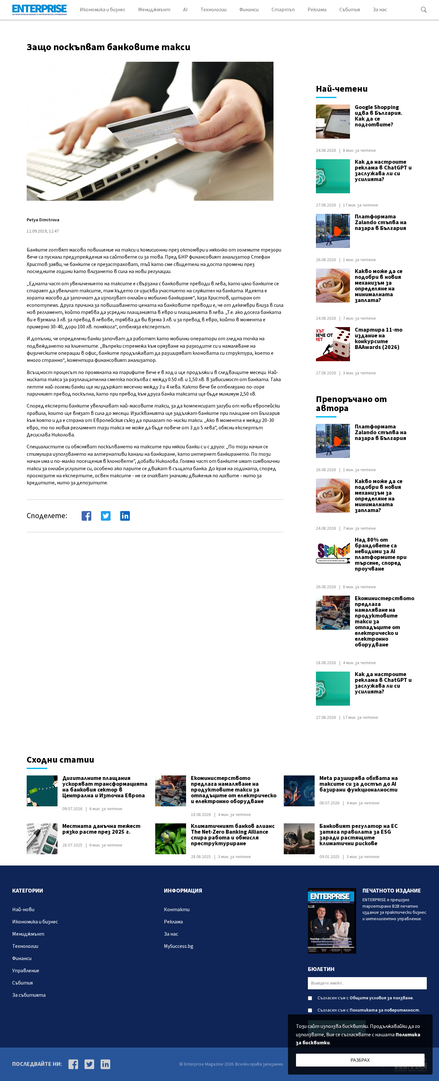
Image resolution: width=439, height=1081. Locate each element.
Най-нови (23, 909)
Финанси (249, 9)
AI (185, 9)
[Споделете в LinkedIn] (125, 515)
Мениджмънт (154, 9)
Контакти (177, 909)
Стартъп (283, 9)
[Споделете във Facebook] (86, 515)
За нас (380, 9)
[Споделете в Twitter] (105, 515)
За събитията (29, 995)
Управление (25, 970)
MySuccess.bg (178, 946)
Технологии (214, 9)
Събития (349, 9)
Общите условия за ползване (381, 998)
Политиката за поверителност (384, 1010)
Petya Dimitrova (43, 220)
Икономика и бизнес (102, 9)
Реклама (317, 9)
